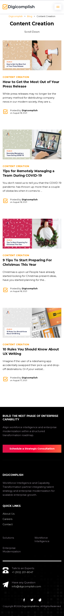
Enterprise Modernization (12, 549)
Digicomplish (30, 110)
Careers (7, 519)
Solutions (8, 537)
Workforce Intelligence (41, 539)
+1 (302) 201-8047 (22, 572)
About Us (8, 513)
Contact (8, 524)
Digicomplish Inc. (31, 606)
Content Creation (16, 77)
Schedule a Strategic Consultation (32, 448)
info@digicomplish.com (26, 586)
